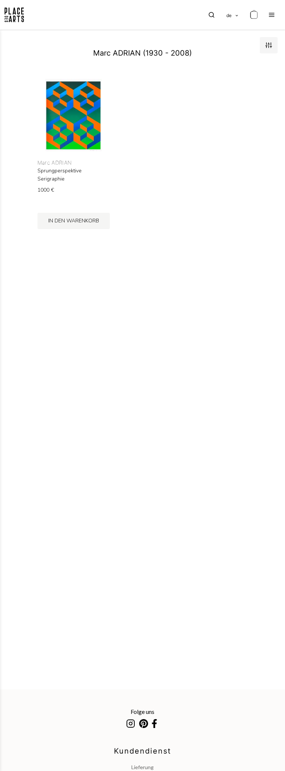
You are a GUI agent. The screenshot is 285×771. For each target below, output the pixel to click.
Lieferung (142, 767)
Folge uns (142, 711)
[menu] (272, 15)
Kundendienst (142, 751)
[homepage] (14, 14)
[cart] (254, 15)
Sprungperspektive (59, 170)
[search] (211, 15)
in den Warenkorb (73, 220)
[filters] (269, 45)
